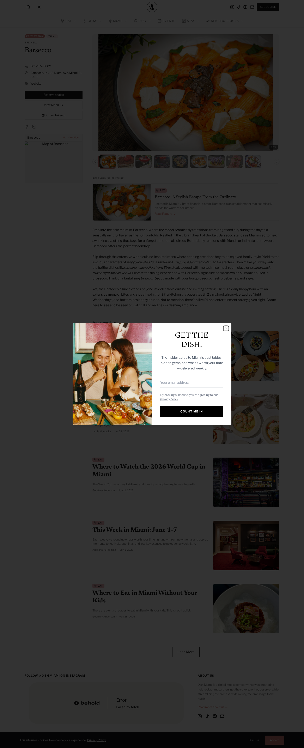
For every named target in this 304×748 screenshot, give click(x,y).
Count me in (191, 411)
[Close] (226, 328)
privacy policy (169, 399)
